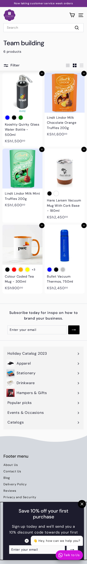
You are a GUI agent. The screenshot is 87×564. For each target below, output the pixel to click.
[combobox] (43, 27)
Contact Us (12, 471)
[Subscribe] (72, 549)
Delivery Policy (15, 484)
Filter (15, 65)
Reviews (9, 491)
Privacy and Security (19, 497)
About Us (10, 465)
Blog (6, 478)
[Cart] (72, 15)
